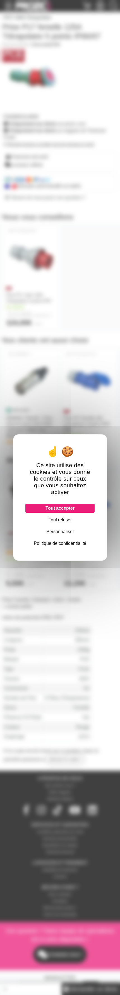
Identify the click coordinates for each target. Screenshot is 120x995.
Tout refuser (60, 519)
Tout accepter (60, 508)
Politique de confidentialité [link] (60, 543)
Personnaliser (60, 531)
